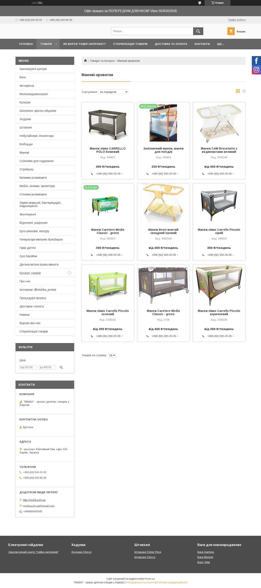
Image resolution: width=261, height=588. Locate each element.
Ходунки (25, 119)
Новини (25, 314)
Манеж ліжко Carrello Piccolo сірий (219, 231)
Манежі (24, 152)
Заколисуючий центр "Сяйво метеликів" (33, 552)
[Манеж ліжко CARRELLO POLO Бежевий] (108, 122)
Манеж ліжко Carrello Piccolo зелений (107, 312)
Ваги (23, 77)
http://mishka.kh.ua (34, 500)
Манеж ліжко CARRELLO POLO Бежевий (108, 150)
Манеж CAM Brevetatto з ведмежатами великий (219, 150)
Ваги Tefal (203, 562)
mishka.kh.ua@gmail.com (38, 505)
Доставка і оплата (32, 306)
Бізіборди (26, 144)
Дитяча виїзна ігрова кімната (39, 264)
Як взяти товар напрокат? (84, 43)
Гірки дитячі (28, 247)
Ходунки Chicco (81, 552)
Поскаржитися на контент (140, 582)
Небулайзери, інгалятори (37, 135)
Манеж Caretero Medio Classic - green (107, 231)
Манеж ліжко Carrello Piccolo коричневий (219, 312)
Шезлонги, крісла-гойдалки (38, 110)
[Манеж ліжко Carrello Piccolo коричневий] (219, 285)
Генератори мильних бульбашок (41, 239)
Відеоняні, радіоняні (34, 222)
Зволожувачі (28, 214)
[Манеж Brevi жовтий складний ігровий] (163, 204)
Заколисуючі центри (33, 69)
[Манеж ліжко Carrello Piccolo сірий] (219, 204)
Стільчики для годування (36, 161)
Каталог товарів (30, 273)
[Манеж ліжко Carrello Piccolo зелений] (108, 285)
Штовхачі (26, 127)
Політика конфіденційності (172, 582)
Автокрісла (27, 85)
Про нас (25, 281)
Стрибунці (26, 169)
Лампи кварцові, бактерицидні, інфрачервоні (40, 204)
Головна (26, 43)
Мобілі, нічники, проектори (37, 186)
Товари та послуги (102, 60)
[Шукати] (198, 31)
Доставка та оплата (171, 43)
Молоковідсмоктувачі (34, 94)
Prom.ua (150, 578)
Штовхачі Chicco (144, 557)
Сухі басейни (28, 256)
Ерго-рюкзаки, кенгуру (34, 231)
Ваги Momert (205, 557)
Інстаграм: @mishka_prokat (38, 289)
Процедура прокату (33, 298)
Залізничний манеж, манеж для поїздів (163, 150)
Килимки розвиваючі (33, 177)
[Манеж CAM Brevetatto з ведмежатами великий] (219, 122)
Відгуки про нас (30, 323)
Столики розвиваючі (33, 194)
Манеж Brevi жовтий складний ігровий (163, 231)
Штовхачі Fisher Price (147, 552)
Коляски (25, 102)
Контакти (202, 43)
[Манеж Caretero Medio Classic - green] (163, 285)
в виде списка (244, 92)
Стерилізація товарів (130, 43)
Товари (46, 43)
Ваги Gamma (205, 552)
